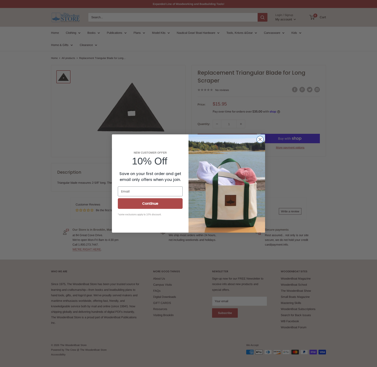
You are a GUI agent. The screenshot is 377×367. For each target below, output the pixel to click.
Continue (150, 203)
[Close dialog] (260, 139)
